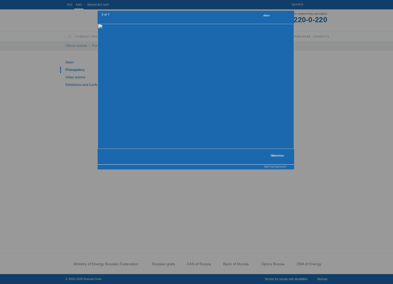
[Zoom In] (275, 15)
